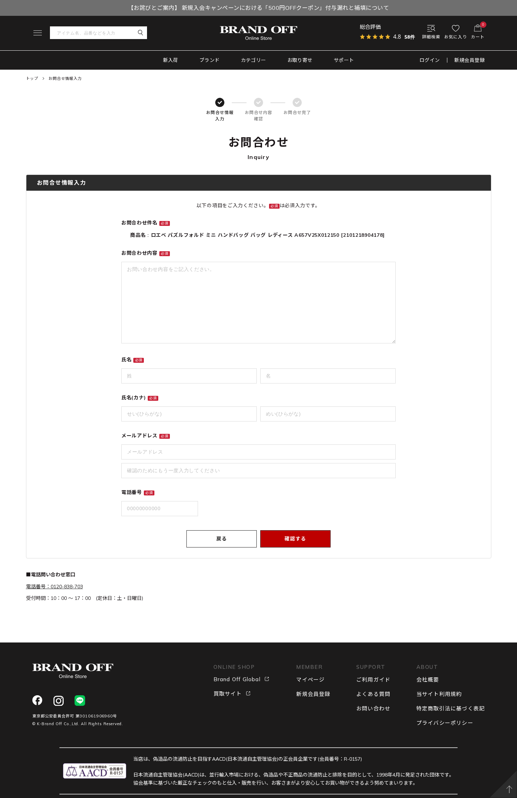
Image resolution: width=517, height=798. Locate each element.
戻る (221, 539)
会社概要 (427, 679)
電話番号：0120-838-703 (54, 586)
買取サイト (227, 693)
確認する (295, 539)
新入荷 (170, 60)
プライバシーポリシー (444, 723)
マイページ (310, 679)
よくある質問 (373, 694)
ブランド (209, 60)
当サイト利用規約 (439, 694)
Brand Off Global (237, 679)
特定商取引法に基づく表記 (450, 708)
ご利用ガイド (373, 679)
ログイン (430, 60)
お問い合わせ (373, 708)
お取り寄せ (300, 60)
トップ (32, 78)
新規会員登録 (469, 60)
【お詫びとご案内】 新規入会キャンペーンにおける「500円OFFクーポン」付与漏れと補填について (258, 7)
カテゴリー (253, 60)
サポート (344, 60)
